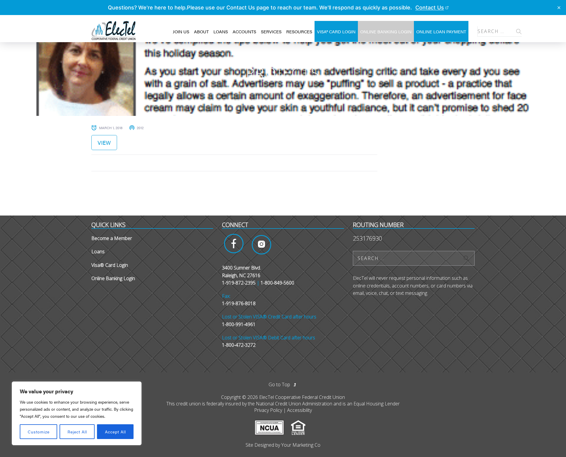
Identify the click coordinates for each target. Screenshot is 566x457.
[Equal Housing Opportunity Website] (301, 423)
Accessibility (299, 410)
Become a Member (111, 238)
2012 (140, 127)
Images (234, 243)
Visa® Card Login (336, 31)
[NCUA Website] (272, 423)
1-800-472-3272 (239, 345)
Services (271, 31)
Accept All (115, 432)
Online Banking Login (386, 31)
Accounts (244, 31)
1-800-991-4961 (239, 324)
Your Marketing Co (300, 445)
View (104, 142)
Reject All (77, 432)
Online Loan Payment (441, 31)
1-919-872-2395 (239, 283)
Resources (299, 31)
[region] (77, 413)
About (201, 31)
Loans (220, 31)
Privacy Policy (268, 410)
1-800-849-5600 (277, 283)
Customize (39, 432)
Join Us (181, 31)
